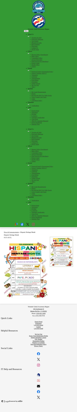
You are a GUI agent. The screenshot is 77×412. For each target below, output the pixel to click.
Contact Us (34, 48)
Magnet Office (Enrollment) (39, 54)
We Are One (35, 85)
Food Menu (34, 80)
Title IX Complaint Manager (39, 121)
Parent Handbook (36, 122)
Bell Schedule (35, 44)
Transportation (35, 78)
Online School (35, 83)
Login (5, 401)
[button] (28, 131)
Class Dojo (34, 119)
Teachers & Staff (36, 38)
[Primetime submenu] (28, 104)
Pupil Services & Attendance (39, 61)
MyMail (33, 114)
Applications (35, 105)
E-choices (34, 116)
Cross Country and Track (38, 97)
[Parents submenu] (28, 70)
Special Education (36, 60)
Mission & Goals (36, 43)
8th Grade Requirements (38, 92)
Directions (34, 46)
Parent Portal (35, 111)
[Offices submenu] (28, 53)
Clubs (33, 99)
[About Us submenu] (28, 36)
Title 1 (33, 87)
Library (33, 66)
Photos (33, 94)
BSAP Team (35, 49)
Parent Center (35, 63)
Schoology (34, 112)
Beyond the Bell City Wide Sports (41, 95)
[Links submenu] (28, 109)
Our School (34, 41)
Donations (34, 82)
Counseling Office (36, 58)
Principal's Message (37, 39)
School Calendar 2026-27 (39, 73)
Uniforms (34, 77)
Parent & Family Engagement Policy (42, 71)
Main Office (35, 56)
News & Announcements (11, 232)
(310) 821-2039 (40, 313)
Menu (26, 31)
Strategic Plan (35, 124)
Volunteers (34, 75)
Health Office (35, 65)
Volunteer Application (37, 117)
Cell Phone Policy (36, 100)
